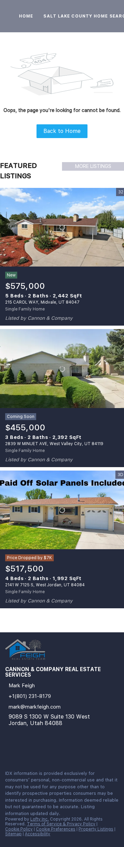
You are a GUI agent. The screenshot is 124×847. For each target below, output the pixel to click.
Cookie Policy (19, 829)
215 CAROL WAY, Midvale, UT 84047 (42, 302)
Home (26, 16)
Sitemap (13, 834)
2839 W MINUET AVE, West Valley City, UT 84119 (54, 443)
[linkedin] (8, 750)
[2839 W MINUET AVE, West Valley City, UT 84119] (62, 368)
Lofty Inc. (39, 819)
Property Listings (96, 829)
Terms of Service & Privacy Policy (61, 824)
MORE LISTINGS (93, 166)
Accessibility (37, 834)
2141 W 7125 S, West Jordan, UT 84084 (45, 585)
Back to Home (62, 131)
